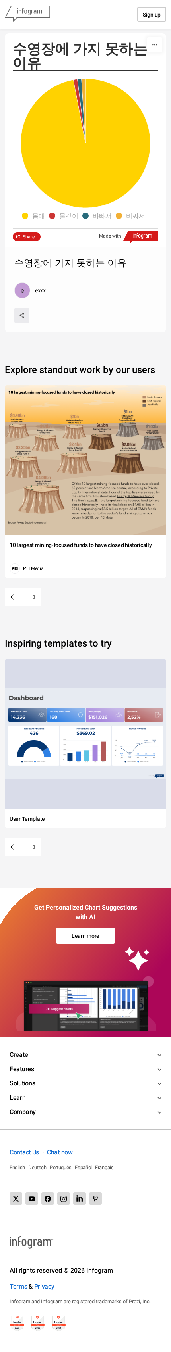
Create (19, 1054)
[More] (154, 44)
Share (29, 237)
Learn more (85, 936)
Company (23, 1112)
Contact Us (24, 1152)
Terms (18, 1286)
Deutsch (37, 1167)
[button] (35, 216)
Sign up (152, 15)
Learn (18, 1097)
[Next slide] (32, 597)
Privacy (44, 1286)
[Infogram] (27, 14)
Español (83, 1167)
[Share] (21, 315)
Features (22, 1069)
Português (61, 1167)
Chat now (60, 1152)
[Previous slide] (13, 597)
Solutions (22, 1083)
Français (104, 1167)
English (17, 1167)
